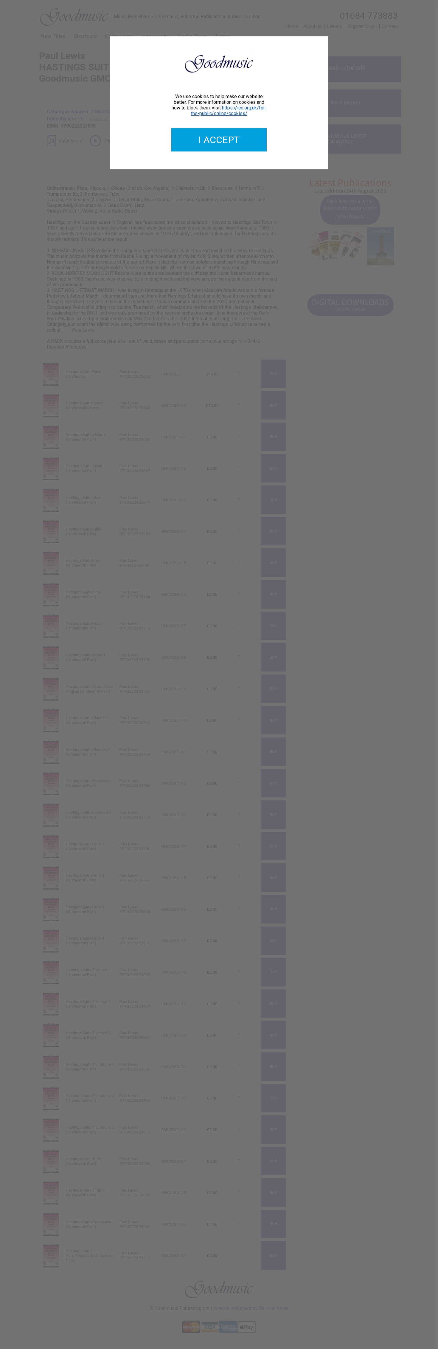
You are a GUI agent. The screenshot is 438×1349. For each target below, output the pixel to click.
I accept (219, 140)
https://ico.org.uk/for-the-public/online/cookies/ (229, 110)
